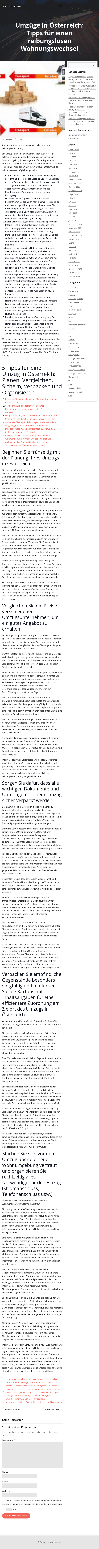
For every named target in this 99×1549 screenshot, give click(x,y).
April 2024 (72, 254)
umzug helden (74, 351)
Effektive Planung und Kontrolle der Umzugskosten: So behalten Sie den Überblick (81, 121)
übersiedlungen (74, 347)
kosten (71, 317)
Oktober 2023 (74, 276)
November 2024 (75, 228)
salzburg (71, 339)
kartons (9, 1385)
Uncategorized (74, 377)
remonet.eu (12, 6)
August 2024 (73, 239)
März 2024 (72, 258)
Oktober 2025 (74, 187)
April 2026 (72, 164)
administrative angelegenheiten (19, 1379)
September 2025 (75, 190)
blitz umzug (73, 291)
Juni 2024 (72, 246)
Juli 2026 (71, 153)
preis (70, 332)
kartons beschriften (22, 1385)
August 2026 (73, 149)
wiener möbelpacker (76, 388)
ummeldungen (52, 1392)
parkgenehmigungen (52, 1389)
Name (6, 1472)
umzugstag (46, 1395)
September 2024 (75, 235)
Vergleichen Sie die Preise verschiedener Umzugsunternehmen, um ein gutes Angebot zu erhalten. (28, 409)
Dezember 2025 (75, 179)
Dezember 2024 (75, 224)
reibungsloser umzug (22, 1392)
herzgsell (72, 313)
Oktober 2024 (74, 231)
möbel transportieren (15, 1389)
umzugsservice (74, 366)
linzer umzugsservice (77, 325)
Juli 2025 (71, 198)
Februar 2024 (74, 261)
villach (70, 381)
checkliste (15, 1382)
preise (70, 336)
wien (70, 384)
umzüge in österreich (14, 1395)
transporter (73, 343)
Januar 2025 (73, 220)
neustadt (72, 328)
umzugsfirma (73, 354)
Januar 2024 (73, 265)
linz (69, 321)
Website (6, 1491)
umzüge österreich (32, 1395)
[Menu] (60, 6)
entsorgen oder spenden (31, 1382)
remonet (8, 139)
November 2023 (75, 273)
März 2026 (72, 168)
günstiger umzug (75, 310)
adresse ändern (39, 1379)
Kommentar (8, 1440)
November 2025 (75, 183)
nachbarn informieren (34, 1389)
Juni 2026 (72, 157)
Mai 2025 (72, 205)
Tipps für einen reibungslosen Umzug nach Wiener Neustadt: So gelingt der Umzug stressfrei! (81, 79)
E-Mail (6, 1481)
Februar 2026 (74, 172)
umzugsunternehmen (15, 1399)
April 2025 (72, 209)
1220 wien (72, 287)
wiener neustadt (75, 392)
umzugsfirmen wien (76, 358)
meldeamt (53, 1385)
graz (70, 306)
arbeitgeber (52, 1379)
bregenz (71, 295)
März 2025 (72, 213)
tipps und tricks (38, 1392)
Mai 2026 (72, 161)
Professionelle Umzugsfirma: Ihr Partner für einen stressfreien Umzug (81, 100)
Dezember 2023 (75, 269)
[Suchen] (93, 65)
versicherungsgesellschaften (17, 1402)
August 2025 (73, 194)
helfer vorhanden (49, 1382)
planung (9, 1392)
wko (70, 395)
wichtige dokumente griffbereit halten (46, 1402)
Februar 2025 (74, 217)
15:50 (19, 139)
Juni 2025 (72, 202)
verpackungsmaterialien (35, 1399)
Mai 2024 (72, 250)
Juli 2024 (71, 243)
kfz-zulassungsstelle (39, 1385)
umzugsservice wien (76, 369)
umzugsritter (73, 362)
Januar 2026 (73, 175)
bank (8, 1382)
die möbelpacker (75, 302)
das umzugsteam (75, 298)
